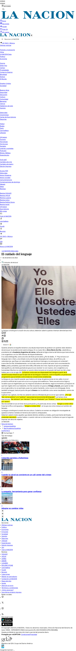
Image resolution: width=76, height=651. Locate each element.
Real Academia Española (12, 428)
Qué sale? (3, 160)
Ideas (2, 187)
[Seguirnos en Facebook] (2, 597)
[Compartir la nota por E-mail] (7, 341)
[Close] (2, 511)
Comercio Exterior (6, 72)
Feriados (3, 146)
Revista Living (4, 200)
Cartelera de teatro (6, 164)
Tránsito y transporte (7, 50)
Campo (2, 68)
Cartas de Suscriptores (8, 117)
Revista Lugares (5, 198)
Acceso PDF (4, 171)
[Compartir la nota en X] (5, 341)
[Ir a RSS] (2, 615)
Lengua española (10, 426)
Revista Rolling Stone (7, 202)
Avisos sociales (5, 178)
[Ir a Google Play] (7, 621)
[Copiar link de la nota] (2, 338)
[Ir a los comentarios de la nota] (5, 333)
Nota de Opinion (7, 424)
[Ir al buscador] (3, 9)
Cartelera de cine (6, 162)
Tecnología (4, 142)
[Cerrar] (31, 35)
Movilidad (3, 74)
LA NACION (5, 251)
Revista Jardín (4, 204)
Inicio (4, 21)
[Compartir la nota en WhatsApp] (5, 335)
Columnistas (4, 115)
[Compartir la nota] (2, 335)
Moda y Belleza (5, 153)
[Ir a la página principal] (38, 18)
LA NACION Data (5, 54)
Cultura (2, 97)
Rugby (2, 126)
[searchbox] (37, 39)
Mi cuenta (5, 32)
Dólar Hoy (3, 66)
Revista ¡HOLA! (5, 195)
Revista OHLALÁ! (5, 193)
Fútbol (2, 124)
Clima (2, 52)
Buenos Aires (4, 90)
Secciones (5, 24)
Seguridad (3, 92)
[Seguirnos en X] (2, 603)
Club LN (5, 29)
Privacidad (33, 634)
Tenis (2, 128)
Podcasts (3, 151)
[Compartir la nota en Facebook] (2, 341)
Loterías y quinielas (6, 148)
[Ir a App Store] (7, 625)
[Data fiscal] (2, 648)
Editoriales (3, 113)
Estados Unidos (5, 83)
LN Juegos (3, 137)
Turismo (3, 139)
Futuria (2, 63)
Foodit (4, 27)
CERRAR (2, 1)
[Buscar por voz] (73, 39)
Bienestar (3, 101)
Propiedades (4, 70)
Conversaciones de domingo (10, 182)
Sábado (2, 184)
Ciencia (2, 104)
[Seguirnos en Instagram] (2, 609)
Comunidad (4, 99)
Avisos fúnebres (5, 175)
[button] (38, 140)
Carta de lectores (6, 180)
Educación (3, 95)
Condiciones (25, 634)
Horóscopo (4, 144)
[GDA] (6, 641)
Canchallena (4, 131)
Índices (2, 77)
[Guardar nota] (2, 333)
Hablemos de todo (6, 106)
